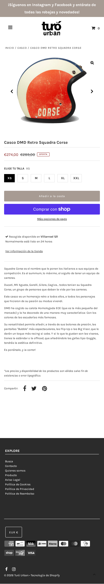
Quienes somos (15, 470)
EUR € (13, 532)
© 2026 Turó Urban (16, 575)
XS (9, 178)
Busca (9, 461)
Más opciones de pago (52, 219)
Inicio (9, 47)
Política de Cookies (17, 484)
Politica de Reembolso (19, 493)
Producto (11, 475)
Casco (22, 47)
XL (63, 178)
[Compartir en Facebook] (24, 389)
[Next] (92, 91)
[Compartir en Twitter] (34, 389)
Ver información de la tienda (24, 251)
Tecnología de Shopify (45, 575)
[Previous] (12, 91)
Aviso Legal (12, 479)
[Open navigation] (10, 28)
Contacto (11, 466)
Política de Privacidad (19, 489)
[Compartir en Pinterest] (44, 389)
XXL (76, 178)
